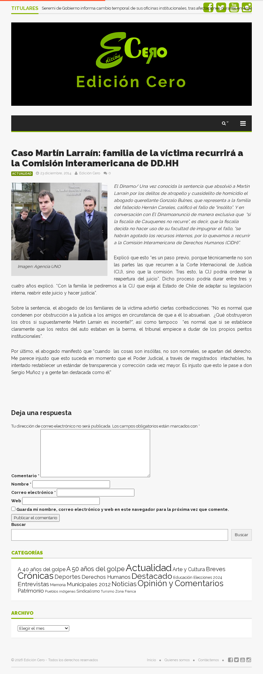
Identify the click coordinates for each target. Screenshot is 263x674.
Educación (182, 577)
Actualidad (22, 173)
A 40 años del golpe (41, 569)
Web (16, 500)
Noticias (124, 584)
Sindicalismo (88, 591)
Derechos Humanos (106, 577)
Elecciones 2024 (207, 577)
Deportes (68, 576)
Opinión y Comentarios (181, 583)
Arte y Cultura (189, 569)
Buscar (18, 524)
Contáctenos (208, 660)
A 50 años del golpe (95, 569)
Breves (215, 569)
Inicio (151, 660)
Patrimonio (31, 590)
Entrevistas (33, 584)
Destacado (152, 576)
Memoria (58, 585)
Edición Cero (131, 82)
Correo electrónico (33, 492)
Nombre (21, 484)
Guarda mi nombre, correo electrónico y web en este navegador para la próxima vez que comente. (122, 509)
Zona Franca (125, 591)
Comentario (25, 475)
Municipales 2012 (89, 584)
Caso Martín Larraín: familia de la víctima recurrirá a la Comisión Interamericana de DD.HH (127, 158)
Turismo (107, 591)
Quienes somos (177, 660)
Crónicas (36, 575)
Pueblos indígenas (60, 591)
